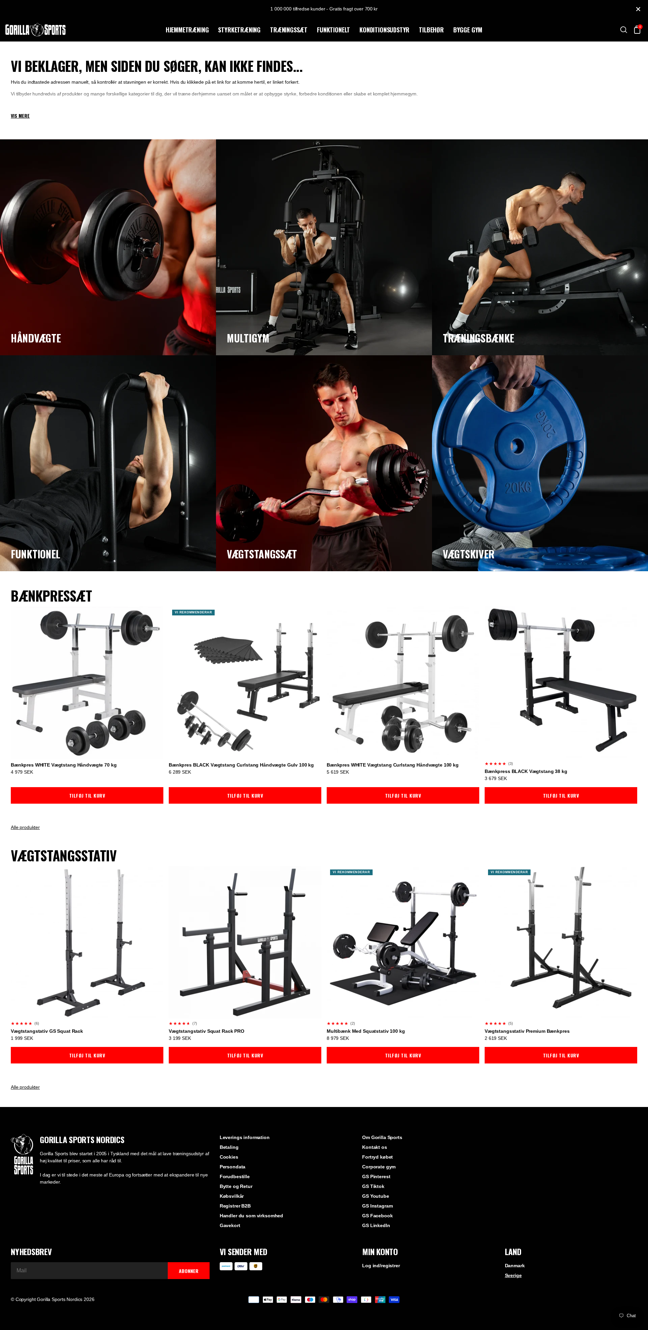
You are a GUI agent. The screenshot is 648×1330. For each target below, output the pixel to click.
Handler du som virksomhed (252, 1215)
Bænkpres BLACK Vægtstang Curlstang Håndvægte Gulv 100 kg (241, 765)
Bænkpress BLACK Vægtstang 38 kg (526, 771)
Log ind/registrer (381, 1265)
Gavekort (230, 1225)
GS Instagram (377, 1206)
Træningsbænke (478, 337)
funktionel (35, 553)
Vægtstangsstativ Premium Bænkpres (527, 1031)
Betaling (229, 1147)
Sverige (513, 1275)
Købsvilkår (232, 1196)
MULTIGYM (248, 337)
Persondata (233, 1166)
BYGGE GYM (467, 29)
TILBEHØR (431, 29)
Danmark (515, 1265)
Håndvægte (36, 337)
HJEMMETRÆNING (187, 29)
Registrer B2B (235, 1206)
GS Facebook (377, 1215)
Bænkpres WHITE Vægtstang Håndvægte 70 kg (63, 765)
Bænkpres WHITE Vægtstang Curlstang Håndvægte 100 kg (393, 765)
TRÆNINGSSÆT (288, 29)
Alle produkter (25, 827)
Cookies (229, 1157)
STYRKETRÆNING (239, 29)
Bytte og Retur (236, 1186)
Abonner (188, 1270)
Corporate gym (379, 1166)
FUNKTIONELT (333, 29)
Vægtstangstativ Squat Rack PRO (206, 1031)
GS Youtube (375, 1196)
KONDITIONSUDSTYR (384, 29)
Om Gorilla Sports (382, 1137)
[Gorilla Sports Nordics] (84, 29)
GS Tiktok (373, 1186)
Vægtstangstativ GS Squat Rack (47, 1031)
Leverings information (245, 1137)
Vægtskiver (468, 553)
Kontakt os (374, 1147)
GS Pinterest (376, 1176)
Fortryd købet (377, 1157)
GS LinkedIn (376, 1225)
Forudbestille (235, 1176)
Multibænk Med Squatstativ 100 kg (366, 1031)
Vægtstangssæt (262, 553)
